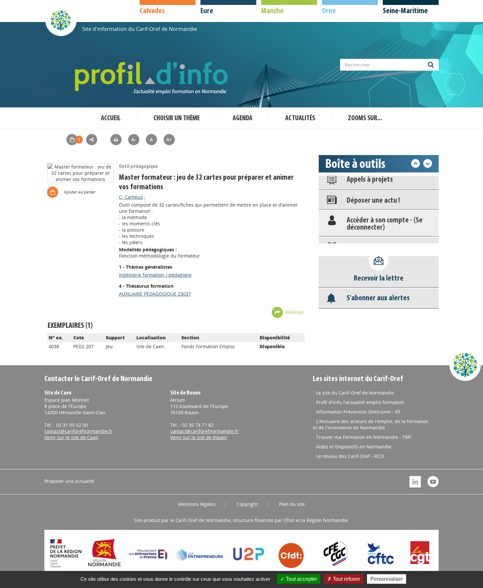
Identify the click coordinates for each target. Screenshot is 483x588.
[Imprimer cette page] (116, 139)
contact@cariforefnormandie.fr (78, 431)
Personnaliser (386, 579)
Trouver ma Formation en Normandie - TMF (364, 437)
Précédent (415, 163)
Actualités (300, 118)
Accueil (111, 118)
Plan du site (292, 504)
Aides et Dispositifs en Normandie (353, 446)
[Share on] (91, 139)
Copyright (247, 504)
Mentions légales (197, 504)
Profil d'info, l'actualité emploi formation (360, 402)
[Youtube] (433, 481)
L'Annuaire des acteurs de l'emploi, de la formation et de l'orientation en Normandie (370, 424)
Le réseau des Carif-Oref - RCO (350, 456)
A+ (169, 139)
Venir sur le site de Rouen (198, 437)
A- (133, 139)
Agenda (242, 118)
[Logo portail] (153, 78)
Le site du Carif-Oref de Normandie (355, 393)
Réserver (295, 312)
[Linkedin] (415, 481)
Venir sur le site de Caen (71, 437)
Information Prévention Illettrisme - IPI (358, 412)
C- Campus (131, 197)
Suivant (427, 163)
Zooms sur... (365, 118)
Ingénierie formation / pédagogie (155, 275)
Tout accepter (301, 579)
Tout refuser (346, 579)
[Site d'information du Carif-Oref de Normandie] (60, 20)
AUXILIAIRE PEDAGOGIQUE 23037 (155, 294)
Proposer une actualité (69, 481)
